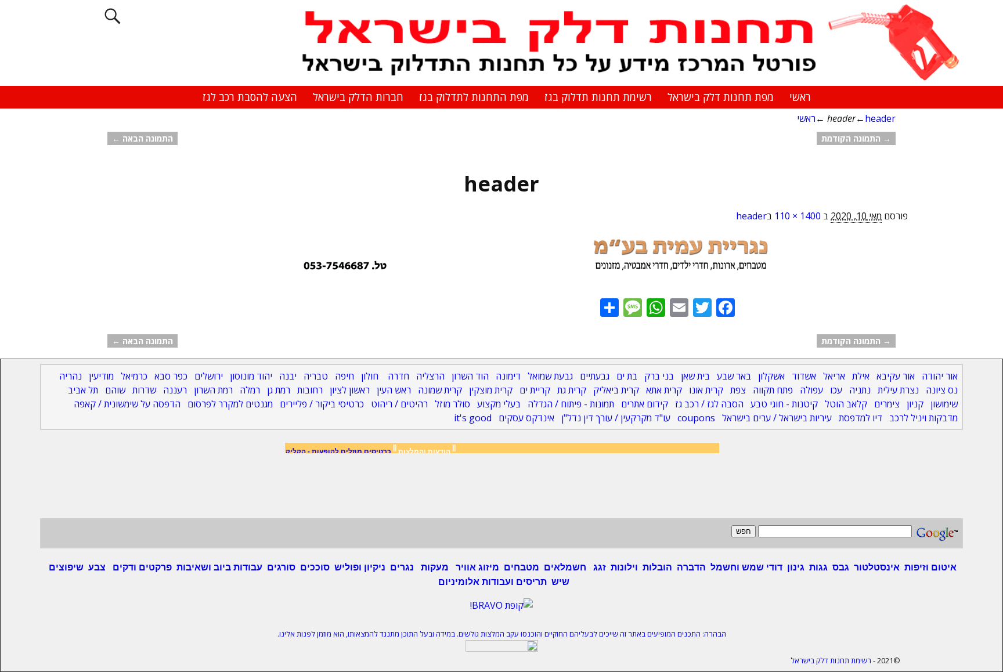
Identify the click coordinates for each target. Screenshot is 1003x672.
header (880, 118)
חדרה (398, 376)
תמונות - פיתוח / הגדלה (571, 404)
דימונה (508, 376)
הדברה (691, 567)
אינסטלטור (877, 567)
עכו (836, 390)
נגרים (402, 567)
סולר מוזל (452, 404)
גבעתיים (594, 376)
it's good (473, 417)
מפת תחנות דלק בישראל (721, 97)
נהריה (70, 376)
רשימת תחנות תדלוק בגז (598, 97)
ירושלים (208, 376)
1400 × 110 (797, 215)
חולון (369, 376)
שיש (560, 582)
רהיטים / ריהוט (399, 404)
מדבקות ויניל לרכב (923, 417)
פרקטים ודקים (141, 567)
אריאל (834, 376)
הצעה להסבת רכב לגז (250, 97)
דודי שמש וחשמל (746, 567)
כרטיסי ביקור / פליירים (322, 404)
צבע (97, 567)
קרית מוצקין (491, 390)
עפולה (811, 390)
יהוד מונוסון (251, 376)
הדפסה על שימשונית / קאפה (127, 404)
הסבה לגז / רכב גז (709, 404)
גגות (818, 567)
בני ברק (659, 376)
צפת (738, 390)
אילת (860, 376)
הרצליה (430, 376)
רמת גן (278, 390)
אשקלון (771, 376)
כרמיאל (134, 376)
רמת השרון (213, 390)
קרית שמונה (440, 390)
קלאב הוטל (846, 404)
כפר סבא (170, 376)
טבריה (316, 376)
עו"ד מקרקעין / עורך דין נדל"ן (615, 417)
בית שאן (695, 376)
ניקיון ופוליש (359, 567)
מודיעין (101, 376)
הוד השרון (470, 376)
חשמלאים (565, 567)
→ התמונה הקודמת (856, 138)
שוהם (115, 390)
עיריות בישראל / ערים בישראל (777, 417)
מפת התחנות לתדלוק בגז (474, 97)
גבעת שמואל (550, 376)
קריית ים (534, 390)
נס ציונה (942, 390)
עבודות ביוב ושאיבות (219, 567)
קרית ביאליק (616, 390)
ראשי (800, 97)
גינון (795, 567)
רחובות (310, 390)
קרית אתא (664, 390)
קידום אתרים (644, 404)
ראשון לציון (350, 390)
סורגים (281, 567)
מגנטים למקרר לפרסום (230, 404)
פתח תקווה (773, 390)
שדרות (144, 390)
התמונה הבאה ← (142, 138)
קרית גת (571, 390)
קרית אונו (706, 390)
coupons (696, 417)
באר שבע (734, 376)
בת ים (626, 376)
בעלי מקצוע (499, 404)
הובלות (657, 567)
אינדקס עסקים (526, 417)
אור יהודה (940, 376)
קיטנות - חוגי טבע (784, 404)
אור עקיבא (895, 376)
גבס (840, 567)
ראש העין (394, 390)
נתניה (860, 390)
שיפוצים (66, 567)
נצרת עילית (898, 390)
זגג (598, 567)
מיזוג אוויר (476, 567)
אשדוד (804, 376)
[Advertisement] (501, 489)
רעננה (175, 390)
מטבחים (521, 567)
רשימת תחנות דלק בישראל (831, 660)
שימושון (944, 404)
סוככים (315, 567)
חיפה (344, 376)
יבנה (288, 376)
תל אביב (83, 390)
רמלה (250, 390)
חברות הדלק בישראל (358, 97)
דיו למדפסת (860, 417)
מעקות (435, 567)
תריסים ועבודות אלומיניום (492, 582)
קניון (915, 404)
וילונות (624, 567)
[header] (501, 260)
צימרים (887, 404)
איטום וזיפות (930, 567)
